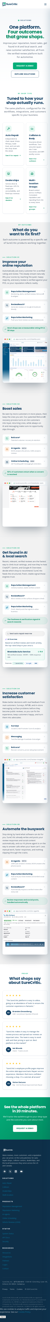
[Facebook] (4, 1171)
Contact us (21, 1284)
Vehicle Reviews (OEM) (11, 1222)
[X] (10, 1171)
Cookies (19, 1289)
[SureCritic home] (10, 4)
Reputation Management (12, 1206)
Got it (3, 1317)
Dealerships (7, 1191)
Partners (5, 1261)
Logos (4, 1264)
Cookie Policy (24, 1312)
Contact (5, 1268)
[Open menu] (45, 4)
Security (5, 1241)
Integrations (7, 1257)
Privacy (4, 1289)
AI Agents (6, 1214)
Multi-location (7, 1195)
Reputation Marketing (10, 1210)
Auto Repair (7, 1183)
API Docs (6, 1237)
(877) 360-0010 (19, 1282)
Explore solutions (25, 74)
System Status (8, 1233)
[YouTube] (21, 1171)
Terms (12, 1289)
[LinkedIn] (16, 1171)
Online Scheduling (9, 1218)
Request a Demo (25, 66)
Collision (5, 1187)
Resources (6, 1253)
